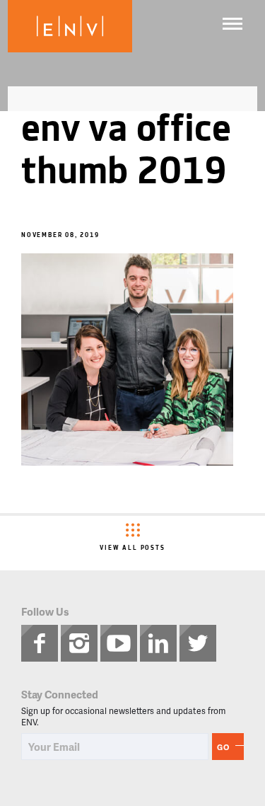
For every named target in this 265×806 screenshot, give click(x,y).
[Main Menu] (232, 24)
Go (223, 747)
